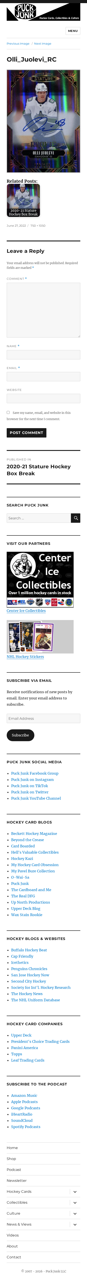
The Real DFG (23, 896)
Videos (13, 1235)
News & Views (19, 1224)
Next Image (42, 43)
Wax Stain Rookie (26, 915)
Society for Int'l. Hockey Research (41, 987)
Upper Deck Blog (25, 908)
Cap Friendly (22, 956)
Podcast (14, 1170)
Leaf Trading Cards (27, 1060)
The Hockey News (27, 994)
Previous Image (18, 43)
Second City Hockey (28, 981)
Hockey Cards (19, 1191)
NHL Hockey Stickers (25, 656)
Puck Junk (20, 883)
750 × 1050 (38, 225)
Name (13, 346)
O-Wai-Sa (20, 877)
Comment (17, 279)
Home (12, 1148)
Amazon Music (24, 1095)
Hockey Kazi (22, 858)
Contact (14, 1257)
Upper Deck (21, 1035)
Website (14, 390)
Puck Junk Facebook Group (34, 773)
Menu (73, 31)
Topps (16, 1054)
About (12, 1246)
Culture (13, 1213)
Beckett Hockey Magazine (34, 833)
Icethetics (20, 962)
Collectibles (17, 1202)
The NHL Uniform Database (35, 1000)
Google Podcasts (25, 1108)
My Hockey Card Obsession (35, 865)
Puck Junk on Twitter (29, 792)
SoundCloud (22, 1120)
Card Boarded (23, 846)
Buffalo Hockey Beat (29, 950)
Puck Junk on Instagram (32, 779)
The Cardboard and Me (31, 890)
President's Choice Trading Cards (40, 1041)
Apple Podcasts (24, 1102)
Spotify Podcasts (25, 1126)
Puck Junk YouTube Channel (36, 798)
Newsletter (17, 1180)
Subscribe (20, 735)
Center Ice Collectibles (26, 610)
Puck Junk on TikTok (29, 786)
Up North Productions (30, 902)
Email (13, 368)
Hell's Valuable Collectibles (35, 852)
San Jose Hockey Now (30, 975)
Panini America (24, 1048)
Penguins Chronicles (29, 969)
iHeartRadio (21, 1114)
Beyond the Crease (27, 840)
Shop (11, 1159)
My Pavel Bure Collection (33, 871)
